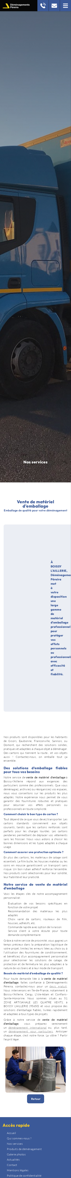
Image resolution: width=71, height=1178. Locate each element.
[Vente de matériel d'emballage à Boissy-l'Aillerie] (35, 1070)
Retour (36, 1099)
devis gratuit (58, 986)
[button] (65, 5)
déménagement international (27, 1027)
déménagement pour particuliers (31, 1031)
